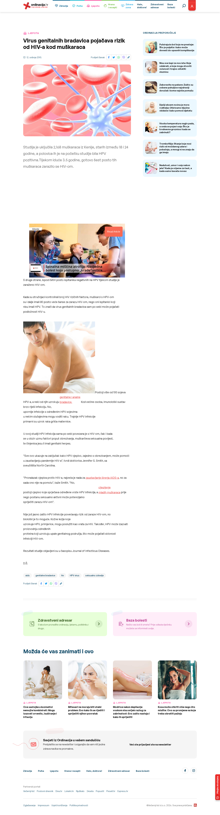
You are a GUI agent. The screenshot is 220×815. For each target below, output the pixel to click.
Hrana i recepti (72, 771)
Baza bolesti (142, 771)
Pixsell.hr (110, 791)
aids (27, 575)
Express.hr (122, 791)
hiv (62, 575)
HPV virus (74, 575)
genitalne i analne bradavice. (70, 399)
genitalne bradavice (45, 575)
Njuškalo (80, 791)
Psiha (80, 6)
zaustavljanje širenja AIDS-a (102, 477)
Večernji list (29, 791)
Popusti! (100, 791)
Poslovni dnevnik (45, 791)
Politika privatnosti (79, 805)
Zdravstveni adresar (119, 771)
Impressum (43, 805)
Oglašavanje (29, 805)
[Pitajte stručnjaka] (217, 787)
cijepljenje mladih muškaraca (109, 490)
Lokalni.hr (69, 791)
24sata (90, 791)
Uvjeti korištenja (59, 805)
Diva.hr (59, 791)
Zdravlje (63, 6)
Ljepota (95, 6)
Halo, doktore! (94, 771)
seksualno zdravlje (94, 575)
